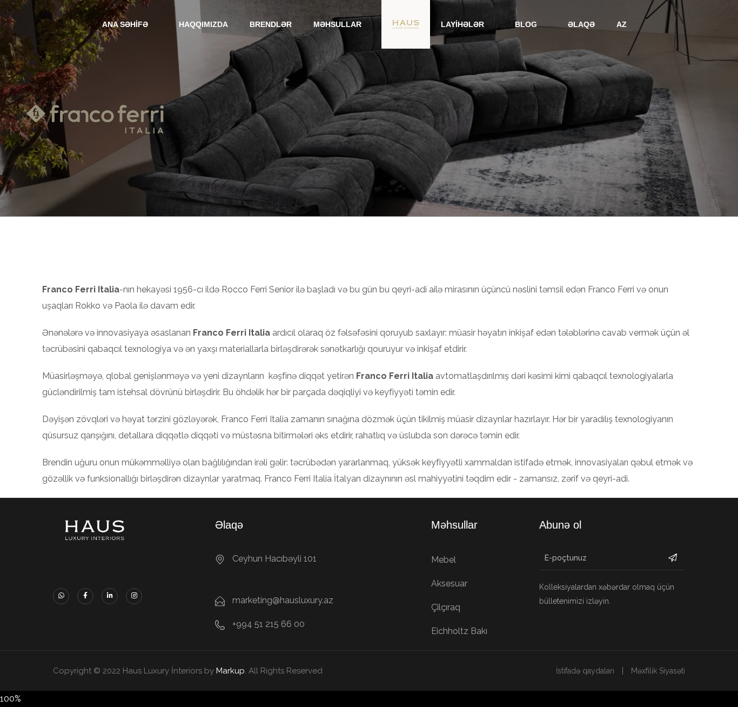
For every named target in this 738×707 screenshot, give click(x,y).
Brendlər (271, 24)
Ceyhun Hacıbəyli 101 (274, 559)
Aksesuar (449, 583)
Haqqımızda (203, 24)
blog (526, 24)
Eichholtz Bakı (459, 631)
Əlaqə (581, 24)
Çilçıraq (445, 607)
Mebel (443, 560)
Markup (230, 671)
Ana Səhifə (125, 24)
